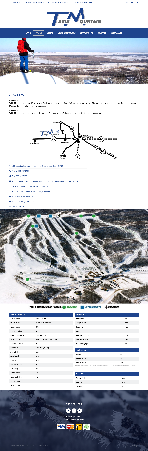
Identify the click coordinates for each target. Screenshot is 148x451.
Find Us (39, 32)
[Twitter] (137, 2)
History (49, 32)
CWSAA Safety (116, 32)
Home (28, 32)
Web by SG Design (131, 446)
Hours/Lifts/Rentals (66, 32)
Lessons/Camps (86, 32)
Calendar (102, 32)
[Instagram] (132, 2)
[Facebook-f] (127, 2)
